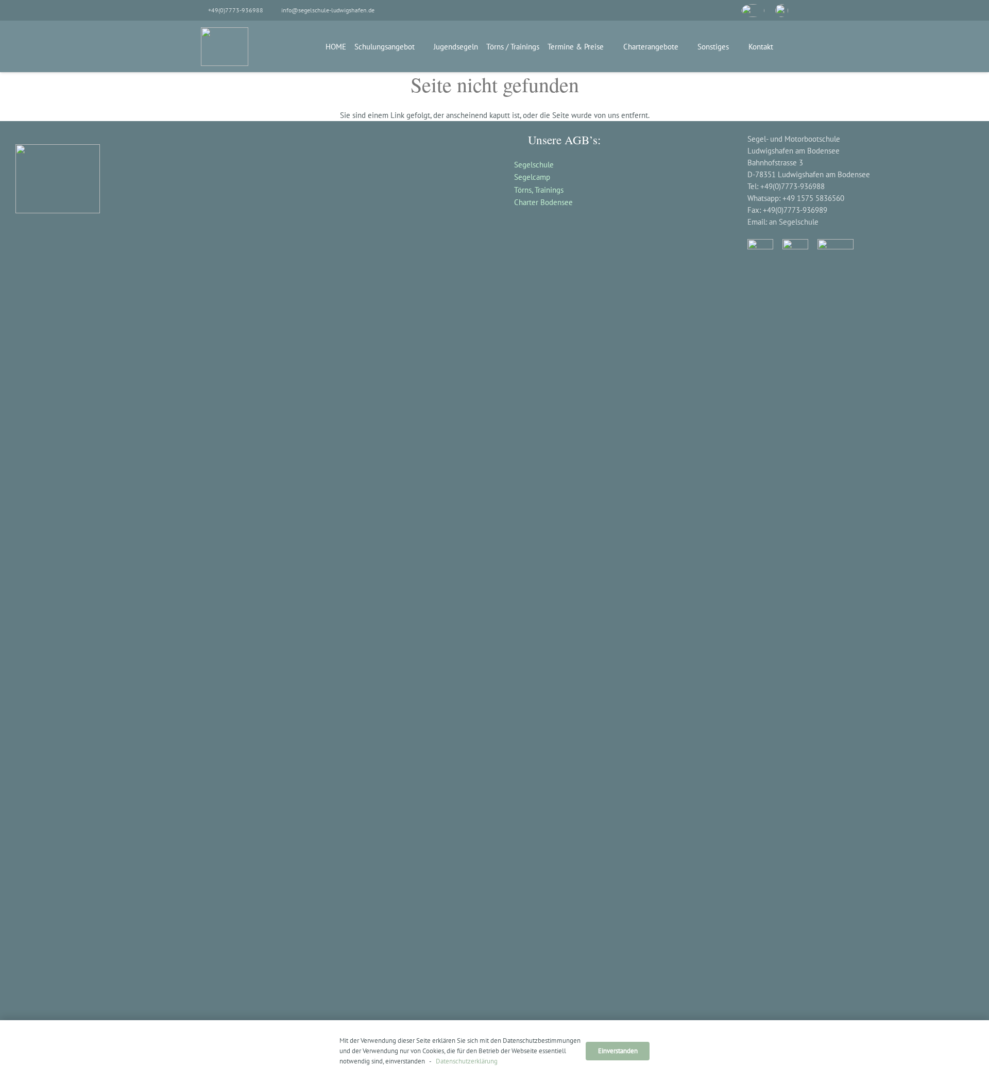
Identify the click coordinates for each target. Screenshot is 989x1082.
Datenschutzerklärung (466, 1061)
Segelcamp (532, 177)
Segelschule (534, 165)
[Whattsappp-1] (781, 10)
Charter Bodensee (543, 202)
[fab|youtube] (835, 249)
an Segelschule (794, 222)
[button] (421, 46)
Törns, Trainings (539, 190)
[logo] (224, 46)
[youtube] (752, 10)
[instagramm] (724, 10)
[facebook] (700, 10)
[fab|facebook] (760, 625)
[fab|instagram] (795, 625)
